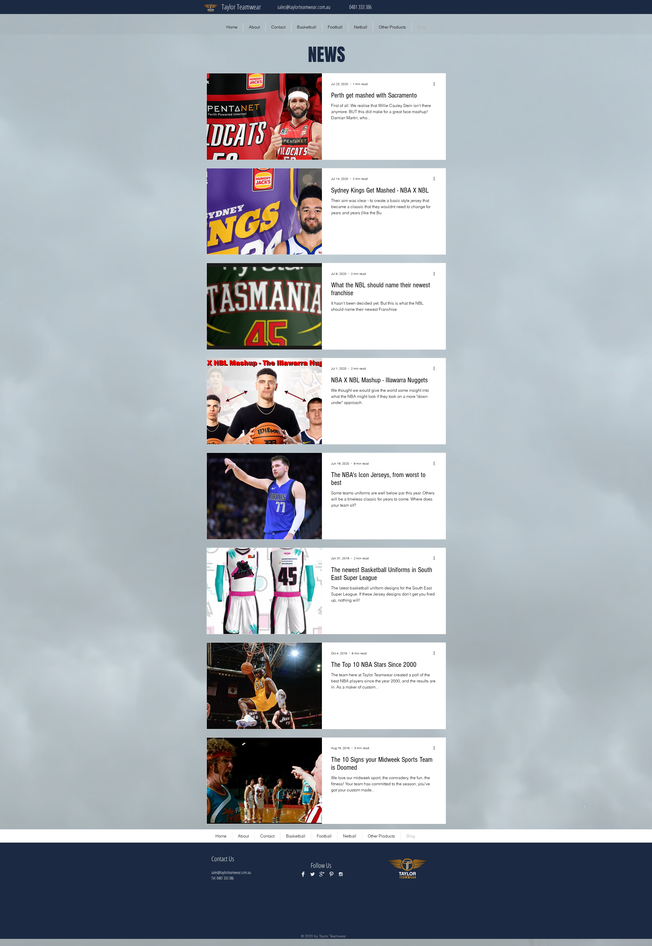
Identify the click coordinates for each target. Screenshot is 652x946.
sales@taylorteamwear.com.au (303, 6)
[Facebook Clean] (303, 874)
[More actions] (436, 84)
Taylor (229, 6)
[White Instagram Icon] (340, 874)
